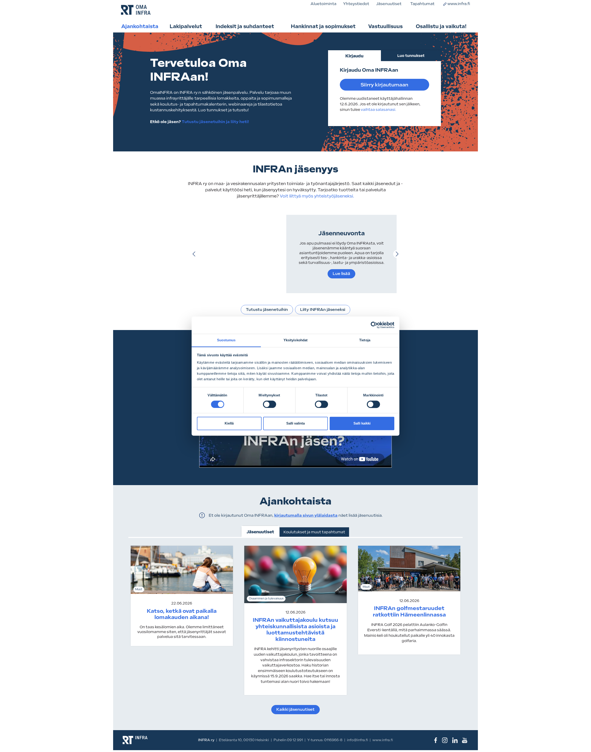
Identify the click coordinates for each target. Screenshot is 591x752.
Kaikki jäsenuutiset (295, 709)
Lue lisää (341, 273)
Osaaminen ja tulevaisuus (266, 598)
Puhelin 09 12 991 (288, 740)
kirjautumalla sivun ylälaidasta (306, 515)
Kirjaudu (354, 55)
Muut (138, 589)
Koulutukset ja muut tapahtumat (314, 532)
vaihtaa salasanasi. (378, 109)
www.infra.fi (458, 3)
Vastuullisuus (385, 26)
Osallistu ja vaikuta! (441, 26)
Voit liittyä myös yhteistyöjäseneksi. (316, 196)
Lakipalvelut (186, 26)
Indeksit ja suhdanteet (245, 26)
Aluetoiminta (323, 3)
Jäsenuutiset (388, 3)
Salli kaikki (362, 423)
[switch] (269, 404)
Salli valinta (295, 423)
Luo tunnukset (411, 55)
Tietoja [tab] (364, 340)
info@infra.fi (357, 740)
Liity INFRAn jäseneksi (322, 309)
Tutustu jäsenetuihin (267, 309)
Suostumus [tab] (226, 340)
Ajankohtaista (139, 26)
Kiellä (229, 423)
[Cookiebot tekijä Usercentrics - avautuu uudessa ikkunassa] (374, 324)
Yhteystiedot (356, 3)
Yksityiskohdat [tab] (295, 340)
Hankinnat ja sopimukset (323, 26)
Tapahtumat (422, 3)
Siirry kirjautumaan (384, 85)
